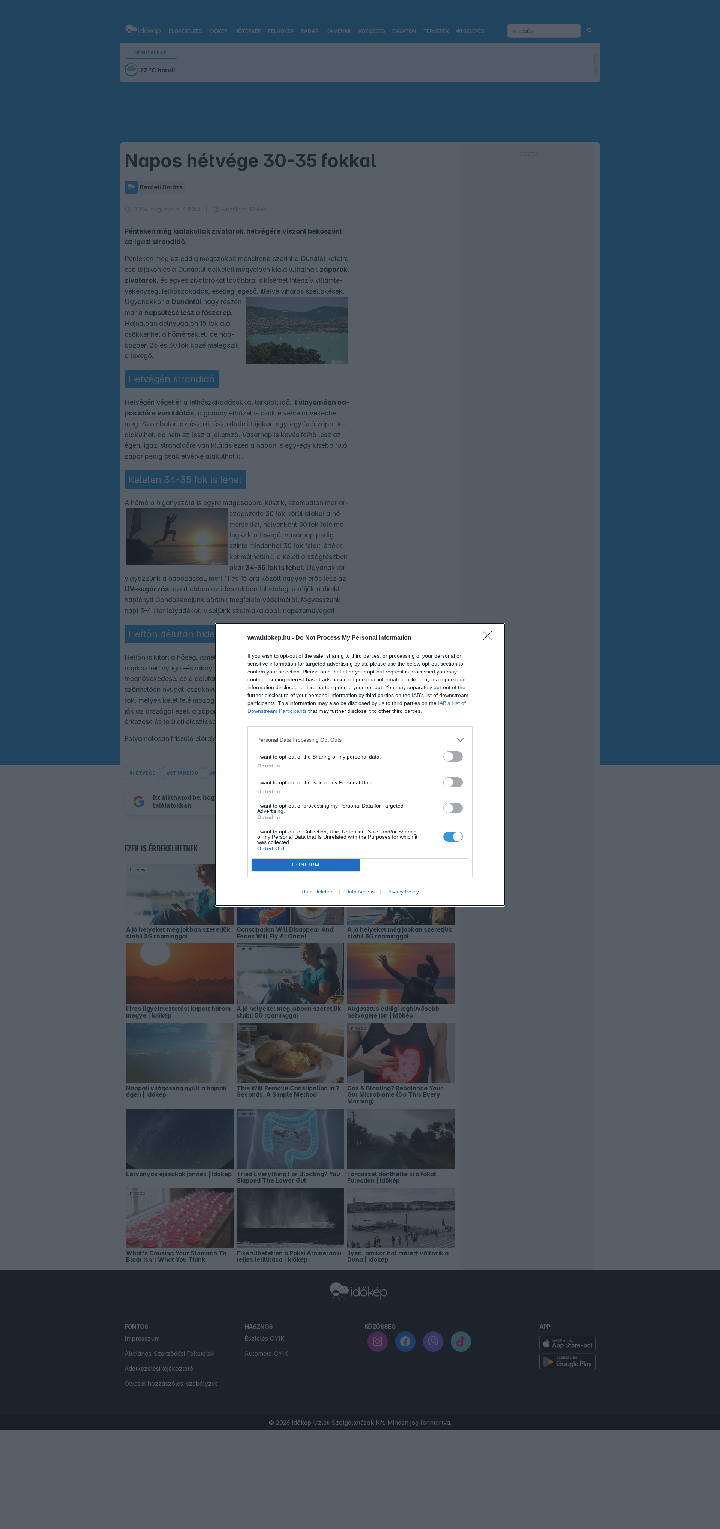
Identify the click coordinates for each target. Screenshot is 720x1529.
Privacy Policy (402, 892)
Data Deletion (318, 892)
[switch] (453, 756)
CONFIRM (306, 865)
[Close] (490, 638)
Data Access (360, 892)
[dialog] (360, 765)
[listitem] (360, 740)
